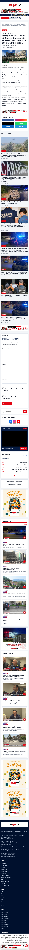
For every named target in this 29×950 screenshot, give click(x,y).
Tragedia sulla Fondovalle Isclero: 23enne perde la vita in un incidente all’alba (14, 202)
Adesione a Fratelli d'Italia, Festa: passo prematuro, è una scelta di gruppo (13, 701)
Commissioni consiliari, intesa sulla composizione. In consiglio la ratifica (12, 726)
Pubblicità (18, 1)
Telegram (21, 126)
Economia (3, 901)
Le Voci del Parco (5, 881)
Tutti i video (24, 524)
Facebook (8, 120)
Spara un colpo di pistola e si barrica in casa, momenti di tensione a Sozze (14, 594)
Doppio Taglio (4, 871)
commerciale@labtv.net (9, 856)
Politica (2, 895)
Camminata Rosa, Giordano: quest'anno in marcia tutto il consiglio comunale (13, 676)
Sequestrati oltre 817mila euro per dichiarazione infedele (11, 569)
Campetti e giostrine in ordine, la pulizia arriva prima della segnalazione (14, 752)
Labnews (3, 879)
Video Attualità (4, 916)
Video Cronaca (4, 912)
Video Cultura (4, 920)
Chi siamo (6, 1)
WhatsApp (21, 123)
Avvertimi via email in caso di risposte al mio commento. (13, 389)
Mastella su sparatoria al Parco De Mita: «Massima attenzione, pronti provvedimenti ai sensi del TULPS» (13, 319)
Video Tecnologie (5, 924)
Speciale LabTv (4, 869)
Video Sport (3, 922)
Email (4, 372)
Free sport (3, 873)
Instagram (21, 120)
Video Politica (4, 914)
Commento (5, 348)
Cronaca (7, 24)
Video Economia (4, 918)
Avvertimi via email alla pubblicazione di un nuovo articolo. (13, 397)
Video (2, 928)
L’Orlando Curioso (5, 875)
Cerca (23, 1)
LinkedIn (8, 126)
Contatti (12, 1)
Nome (4, 364)
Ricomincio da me (5, 885)
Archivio (3, 891)
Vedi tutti (25, 455)
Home (3, 24)
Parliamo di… (4, 883)
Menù (4, 15)
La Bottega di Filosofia (6, 877)
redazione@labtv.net (5, 850)
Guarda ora (23, 448)
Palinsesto (3, 863)
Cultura (2, 899)
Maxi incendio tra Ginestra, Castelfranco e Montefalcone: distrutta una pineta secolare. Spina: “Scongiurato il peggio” (13, 155)
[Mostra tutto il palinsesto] (14, 476)
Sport (2, 903)
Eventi (2, 905)
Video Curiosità (4, 926)
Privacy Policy (4, 865)
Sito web (4, 379)
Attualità (3, 897)
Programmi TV (4, 867)
